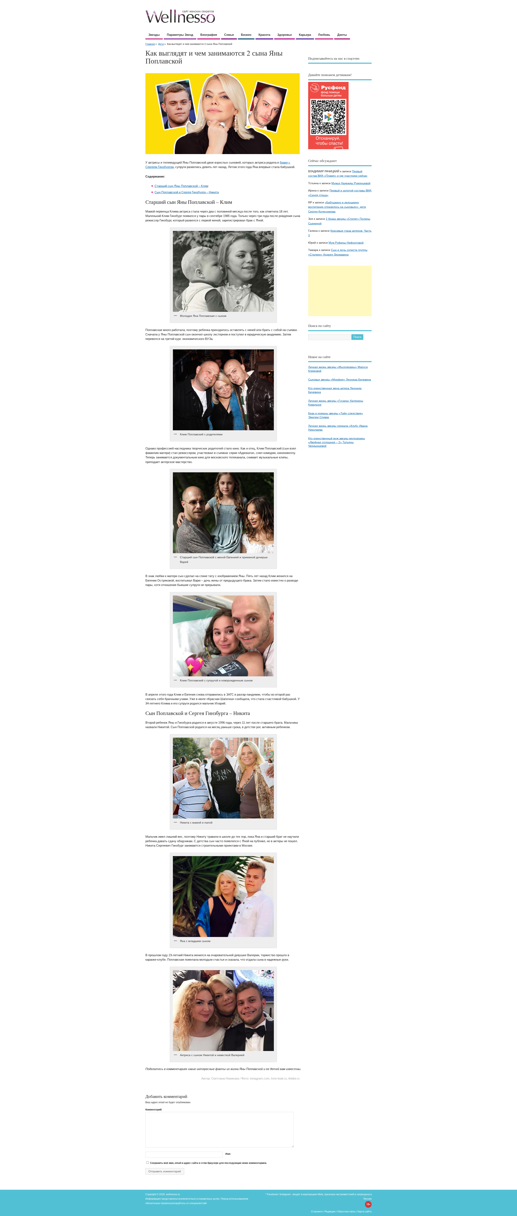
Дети (161, 44)
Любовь (324, 34)
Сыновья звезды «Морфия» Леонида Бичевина (339, 379)
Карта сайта (364, 1211)
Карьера (305, 34)
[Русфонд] (328, 149)
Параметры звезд (180, 34)
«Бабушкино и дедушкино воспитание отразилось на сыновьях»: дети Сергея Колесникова (337, 207)
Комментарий (153, 1109)
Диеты (342, 34)
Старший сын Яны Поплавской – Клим (181, 186)
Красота (264, 34)
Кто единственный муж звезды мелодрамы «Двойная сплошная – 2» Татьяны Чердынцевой (336, 442)
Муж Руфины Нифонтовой (346, 242)
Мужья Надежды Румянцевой (350, 183)
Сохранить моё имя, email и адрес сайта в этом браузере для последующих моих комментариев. (208, 1163)
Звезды (154, 34)
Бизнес (246, 34)
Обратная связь (346, 1211)
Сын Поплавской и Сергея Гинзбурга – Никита (186, 192)
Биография (208, 34)
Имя (227, 1154)
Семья (229, 34)
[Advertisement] (340, 291)
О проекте (317, 1211)
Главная (150, 44)
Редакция (330, 1211)
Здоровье (284, 34)
